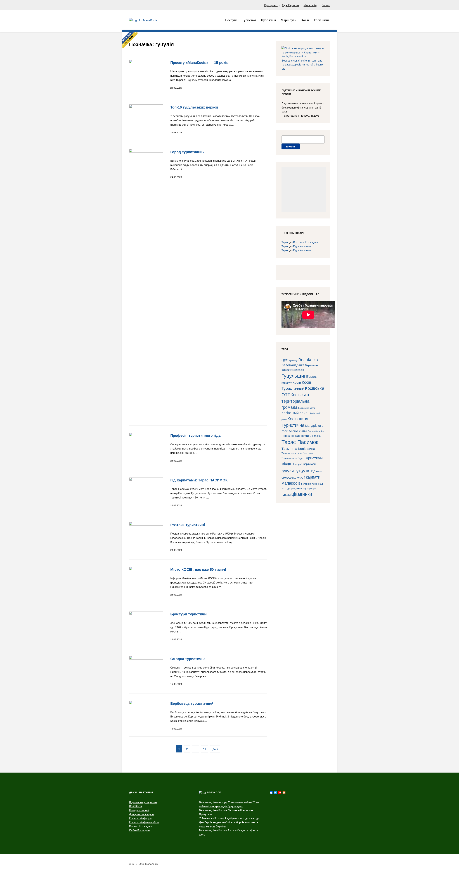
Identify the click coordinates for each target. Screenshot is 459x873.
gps (284, 359)
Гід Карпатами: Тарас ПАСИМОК (199, 480)
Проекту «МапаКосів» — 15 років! (200, 63)
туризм (286, 494)
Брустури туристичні (188, 614)
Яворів (305, 464)
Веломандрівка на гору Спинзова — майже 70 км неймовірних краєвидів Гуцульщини (229, 804)
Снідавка (315, 435)
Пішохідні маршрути (295, 435)
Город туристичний (187, 152)
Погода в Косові (139, 810)
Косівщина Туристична (294, 421)
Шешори (296, 464)
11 (204, 749)
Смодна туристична (187, 659)
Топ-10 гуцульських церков (194, 107)
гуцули (287, 470)
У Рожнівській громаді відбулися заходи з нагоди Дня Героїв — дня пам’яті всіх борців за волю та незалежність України (229, 822)
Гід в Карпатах (290, 5)
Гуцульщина (295, 375)
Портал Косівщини (140, 826)
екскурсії (298, 477)
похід (314, 483)
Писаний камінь (315, 431)
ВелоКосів (308, 359)
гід (313, 470)
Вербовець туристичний (191, 703)
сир (304, 488)
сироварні (311, 488)
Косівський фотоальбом (144, 822)
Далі (215, 749)
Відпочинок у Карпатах (143, 802)
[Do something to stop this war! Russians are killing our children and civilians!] (130, 40)
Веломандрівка (292, 365)
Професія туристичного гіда (195, 435)
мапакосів (291, 483)
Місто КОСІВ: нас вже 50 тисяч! (198, 569)
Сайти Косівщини (139, 830)
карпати (313, 477)
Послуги (231, 20)
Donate (326, 5)
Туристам (249, 20)
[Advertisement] (303, 189)
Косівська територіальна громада (295, 401)
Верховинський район (292, 369)
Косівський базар (307, 408)
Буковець (293, 360)
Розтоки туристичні (187, 525)
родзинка (296, 488)
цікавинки (301, 493)
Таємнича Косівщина (298, 448)
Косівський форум (140, 818)
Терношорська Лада (292, 458)
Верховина (311, 365)
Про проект (271, 5)
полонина (306, 483)
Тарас (285, 242)
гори (313, 464)
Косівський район (295, 412)
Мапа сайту (310, 5)
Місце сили (298, 430)
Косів (296, 382)
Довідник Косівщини (141, 814)
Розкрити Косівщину (305, 242)
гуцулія (302, 470)
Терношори (308, 453)
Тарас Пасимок (299, 441)
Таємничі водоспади (291, 453)
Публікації (268, 20)
